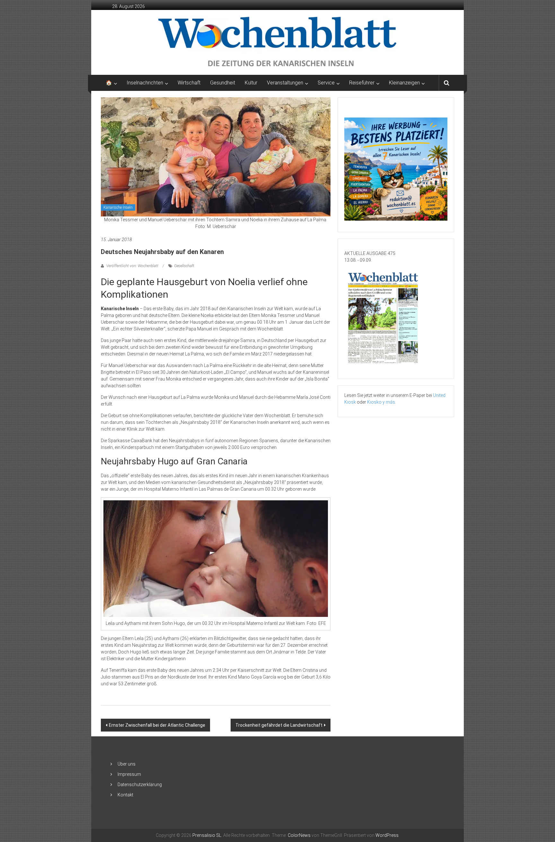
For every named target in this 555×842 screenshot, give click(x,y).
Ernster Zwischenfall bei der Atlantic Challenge (157, 725)
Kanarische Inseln (118, 207)
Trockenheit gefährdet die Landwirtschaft (278, 725)
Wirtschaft (189, 83)
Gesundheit (222, 83)
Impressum (129, 774)
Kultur (251, 83)
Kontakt (125, 794)
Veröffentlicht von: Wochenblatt (132, 266)
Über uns (127, 764)
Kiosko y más (381, 402)
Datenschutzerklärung (140, 784)
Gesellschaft (184, 266)
